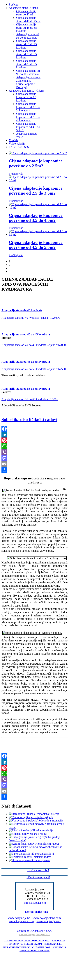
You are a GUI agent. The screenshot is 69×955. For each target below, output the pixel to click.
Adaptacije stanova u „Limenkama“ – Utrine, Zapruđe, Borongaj (28, 82)
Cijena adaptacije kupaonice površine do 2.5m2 (36, 163)
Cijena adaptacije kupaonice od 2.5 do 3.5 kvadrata (28, 107)
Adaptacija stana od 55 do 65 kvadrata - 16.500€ (29, 399)
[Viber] (34, 452)
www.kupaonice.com (21, 921)
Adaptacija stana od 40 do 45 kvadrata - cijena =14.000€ (34, 344)
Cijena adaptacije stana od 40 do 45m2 (28, 19)
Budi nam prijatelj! (38, 877)
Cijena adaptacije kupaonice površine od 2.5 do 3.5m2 (36, 190)
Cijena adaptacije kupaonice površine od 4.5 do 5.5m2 (36, 245)
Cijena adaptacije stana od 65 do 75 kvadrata (26, 44)
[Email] (34, 464)
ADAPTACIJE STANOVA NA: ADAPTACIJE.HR (26, 941)
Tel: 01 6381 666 (19, 146)
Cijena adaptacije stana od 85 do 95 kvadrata (26, 64)
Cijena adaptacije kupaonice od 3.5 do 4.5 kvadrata (28, 117)
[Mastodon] (34, 458)
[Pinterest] (34, 440)
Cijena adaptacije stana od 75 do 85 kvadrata (26, 54)
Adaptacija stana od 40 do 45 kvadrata (25, 334)
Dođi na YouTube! (38, 870)
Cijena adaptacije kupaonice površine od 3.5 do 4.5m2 (36, 218)
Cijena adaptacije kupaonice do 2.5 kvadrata (26, 97)
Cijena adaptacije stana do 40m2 (26, 13)
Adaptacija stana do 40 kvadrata (21, 310)
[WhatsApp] (34, 446)
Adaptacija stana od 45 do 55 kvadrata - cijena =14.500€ (34, 369)
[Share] (34, 470)
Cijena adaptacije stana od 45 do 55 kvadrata (26, 28)
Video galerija (17, 143)
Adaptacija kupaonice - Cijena (26, 90)
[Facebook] (34, 429)
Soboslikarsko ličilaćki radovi (29, 419)
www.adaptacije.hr (19, 918)
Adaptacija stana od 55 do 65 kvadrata (27, 36)
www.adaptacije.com (49, 921)
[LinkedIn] (34, 435)
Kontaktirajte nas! (36, 911)
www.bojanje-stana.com (47, 918)
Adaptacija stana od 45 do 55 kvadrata (25, 361)
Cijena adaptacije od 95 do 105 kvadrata (28, 72)
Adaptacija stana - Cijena (23, 7)
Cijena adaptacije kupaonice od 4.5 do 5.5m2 (28, 127)
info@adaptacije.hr (35, 902)
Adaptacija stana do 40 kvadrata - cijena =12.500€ (30, 317)
